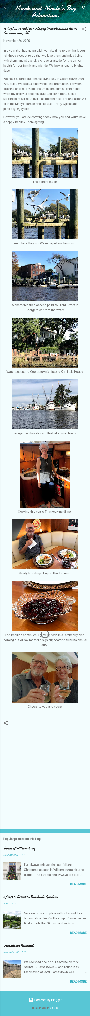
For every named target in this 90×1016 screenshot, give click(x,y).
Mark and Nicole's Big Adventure (45, 11)
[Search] (84, 8)
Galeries (54, 1008)
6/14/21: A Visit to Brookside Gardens (30, 897)
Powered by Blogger (47, 1000)
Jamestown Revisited (18, 945)
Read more (78, 884)
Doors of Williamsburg (19, 848)
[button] (84, 30)
